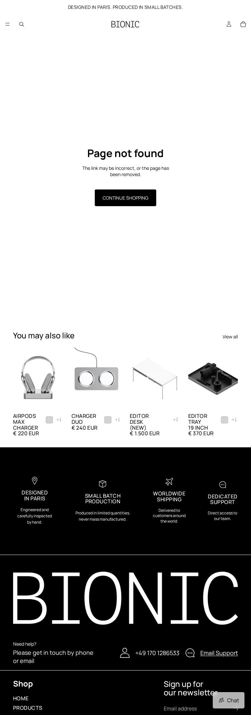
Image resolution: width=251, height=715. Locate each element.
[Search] (21, 24)
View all (230, 336)
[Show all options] (59, 420)
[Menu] (7, 24)
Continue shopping (125, 198)
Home (21, 698)
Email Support (219, 653)
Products (27, 708)
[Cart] (243, 24)
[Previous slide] (20, 379)
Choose (58, 400)
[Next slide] (56, 379)
